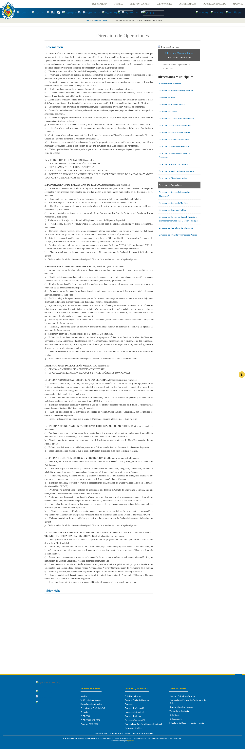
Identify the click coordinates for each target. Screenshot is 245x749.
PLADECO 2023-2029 (90, 720)
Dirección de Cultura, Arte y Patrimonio (176, 118)
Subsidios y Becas (133, 696)
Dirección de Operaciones (170, 185)
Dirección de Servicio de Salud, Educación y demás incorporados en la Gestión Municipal (178, 219)
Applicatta (130, 741)
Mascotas (238, 4)
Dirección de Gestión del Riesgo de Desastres (174, 155)
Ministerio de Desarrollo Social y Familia (186, 723)
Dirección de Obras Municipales (173, 178)
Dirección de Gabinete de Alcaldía (174, 139)
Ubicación (52, 591)
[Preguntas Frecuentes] (39, 12)
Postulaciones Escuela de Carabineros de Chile (187, 701)
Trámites (118, 4)
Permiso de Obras (133, 716)
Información (54, 47)
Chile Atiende (175, 719)
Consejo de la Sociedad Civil (93, 708)
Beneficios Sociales (140, 4)
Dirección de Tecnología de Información (176, 228)
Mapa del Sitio (101, 733)
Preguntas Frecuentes (120, 733)
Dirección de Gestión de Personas (174, 146)
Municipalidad (99, 4)
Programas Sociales (133, 728)
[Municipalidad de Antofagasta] (8, 10)
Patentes (129, 704)
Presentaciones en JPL (135, 720)
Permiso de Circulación (135, 708)
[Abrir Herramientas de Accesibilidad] (242, 374)
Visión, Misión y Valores (91, 700)
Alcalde (84, 696)
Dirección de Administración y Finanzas (176, 90)
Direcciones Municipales (175, 77)
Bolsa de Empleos (187, 4)
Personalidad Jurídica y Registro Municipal (143, 724)
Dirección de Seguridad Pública (172, 210)
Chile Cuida (174, 715)
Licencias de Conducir (134, 712)
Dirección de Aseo (167, 97)
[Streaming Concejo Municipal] (153, 12)
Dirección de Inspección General (173, 164)
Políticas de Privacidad (143, 733)
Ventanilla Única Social (179, 711)
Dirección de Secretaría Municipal (173, 203)
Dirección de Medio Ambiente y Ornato (176, 171)
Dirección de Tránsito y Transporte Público (178, 235)
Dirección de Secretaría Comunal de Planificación (175, 194)
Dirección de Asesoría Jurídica (172, 104)
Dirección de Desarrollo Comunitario (175, 125)
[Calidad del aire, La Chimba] (125, 12)
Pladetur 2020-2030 (89, 724)
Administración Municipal (170, 83)
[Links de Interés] (24, 12)
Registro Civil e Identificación (182, 696)
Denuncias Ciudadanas (214, 4)
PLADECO (85, 716)
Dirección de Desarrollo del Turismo (174, 132)
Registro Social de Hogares (137, 700)
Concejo (84, 712)
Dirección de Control (168, 111)
